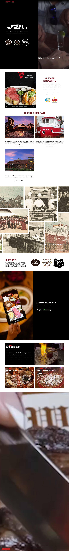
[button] (6, 549)
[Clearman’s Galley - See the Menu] (17, 43)
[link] (19, 147)
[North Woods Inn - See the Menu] (8, 43)
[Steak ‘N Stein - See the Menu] (26, 43)
